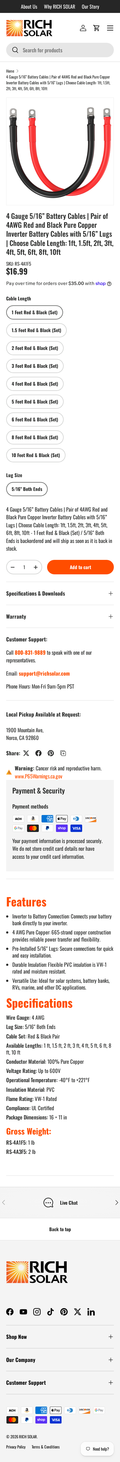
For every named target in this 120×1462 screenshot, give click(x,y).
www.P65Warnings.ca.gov (38, 776)
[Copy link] (63, 753)
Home (10, 71)
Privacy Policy (16, 1447)
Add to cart (80, 567)
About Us (29, 6)
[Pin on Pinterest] (51, 753)
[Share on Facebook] (38, 753)
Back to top (60, 1229)
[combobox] (60, 50)
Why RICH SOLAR (59, 6)
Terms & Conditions (46, 1447)
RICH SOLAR (28, 1437)
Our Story (90, 6)
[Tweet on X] (26, 753)
